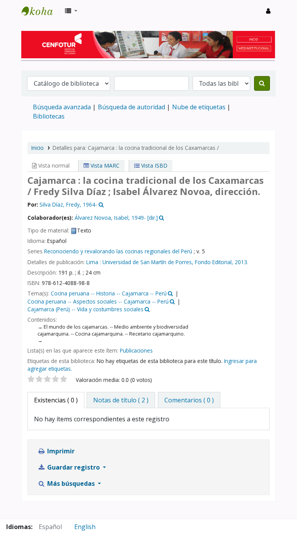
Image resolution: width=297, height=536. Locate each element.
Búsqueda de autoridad (131, 107)
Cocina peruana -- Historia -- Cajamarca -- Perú (109, 293)
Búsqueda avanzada (62, 107)
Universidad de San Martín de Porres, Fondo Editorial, (167, 262)
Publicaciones (136, 350)
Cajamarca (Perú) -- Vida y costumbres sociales (85, 309)
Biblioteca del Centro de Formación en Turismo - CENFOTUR (41, 11)
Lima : (93, 262)
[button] (71, 11)
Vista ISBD (153, 165)
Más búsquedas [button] (71, 483)
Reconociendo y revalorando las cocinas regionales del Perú (118, 251)
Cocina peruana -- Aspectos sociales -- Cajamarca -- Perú (98, 301)
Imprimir (60, 451)
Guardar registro (73, 467)
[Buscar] (262, 83)
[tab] (121, 400)
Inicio (37, 147)
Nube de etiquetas (198, 107)
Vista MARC (104, 165)
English (85, 526)
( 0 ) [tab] (56, 400)
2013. (241, 262)
